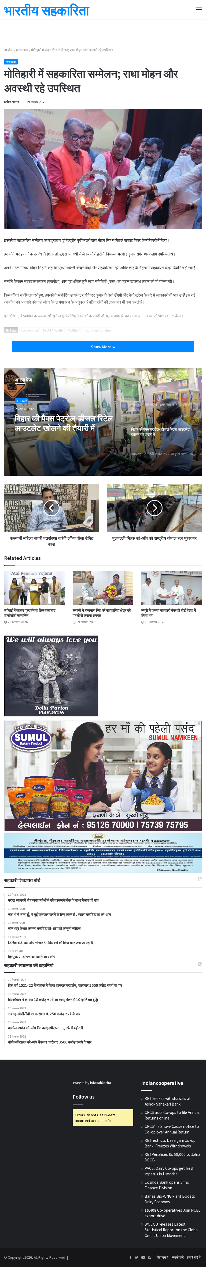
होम (10, 49)
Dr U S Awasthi (53, 330)
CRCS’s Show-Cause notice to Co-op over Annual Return (172, 1129)
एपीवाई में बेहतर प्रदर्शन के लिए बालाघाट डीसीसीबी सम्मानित (30, 612)
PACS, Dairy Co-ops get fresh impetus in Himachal (169, 1170)
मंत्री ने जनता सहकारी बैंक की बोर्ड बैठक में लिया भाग (168, 612)
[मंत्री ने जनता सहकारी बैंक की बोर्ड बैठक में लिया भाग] (171, 588)
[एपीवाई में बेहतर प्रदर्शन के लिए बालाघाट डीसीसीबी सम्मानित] (34, 588)
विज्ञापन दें (162, 1257)
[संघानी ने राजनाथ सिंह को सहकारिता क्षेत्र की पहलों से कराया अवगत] (103, 588)
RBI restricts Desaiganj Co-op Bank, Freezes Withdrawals (170, 1143)
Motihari (74, 330)
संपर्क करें (178, 1257)
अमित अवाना (11, 101)
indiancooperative (162, 1082)
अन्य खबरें (22, 49)
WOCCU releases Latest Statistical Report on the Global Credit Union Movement (171, 1229)
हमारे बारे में (194, 1257)
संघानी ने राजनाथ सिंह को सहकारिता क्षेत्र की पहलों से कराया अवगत (102, 612)
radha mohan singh (98, 330)
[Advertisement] (103, 32)
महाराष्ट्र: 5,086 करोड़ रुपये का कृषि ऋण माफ (61, 422)
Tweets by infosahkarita (92, 1082)
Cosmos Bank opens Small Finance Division (167, 1184)
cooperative (29, 330)
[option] (103, 422)
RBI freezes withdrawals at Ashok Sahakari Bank (168, 1101)
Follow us (84, 1096)
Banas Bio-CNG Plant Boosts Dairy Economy (170, 1198)
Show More (101, 346)
